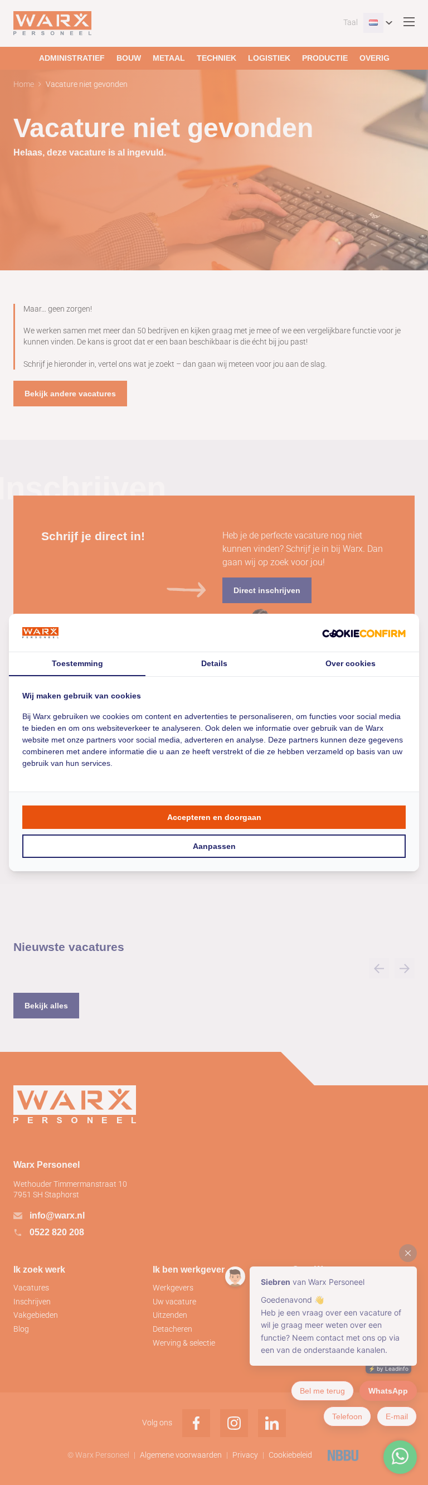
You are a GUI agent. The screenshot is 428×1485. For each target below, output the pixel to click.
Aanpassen (214, 846)
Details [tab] (214, 663)
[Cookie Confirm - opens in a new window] (364, 633)
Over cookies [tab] (350, 663)
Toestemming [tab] (77, 663)
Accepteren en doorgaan (214, 817)
